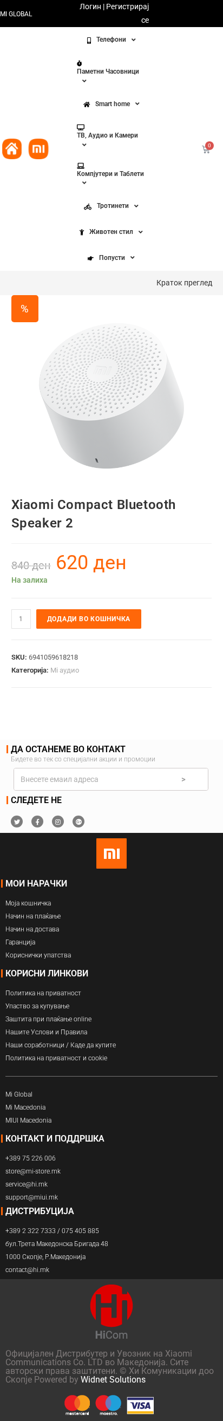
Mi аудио (64, 670)
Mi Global (18, 1094)
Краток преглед (184, 282)
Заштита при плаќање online (48, 1019)
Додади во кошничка (89, 619)
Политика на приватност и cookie (56, 1058)
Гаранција (20, 942)
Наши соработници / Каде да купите (60, 1045)
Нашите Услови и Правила (46, 1032)
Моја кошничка (28, 903)
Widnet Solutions (113, 1379)
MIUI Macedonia (28, 1120)
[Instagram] (58, 821)
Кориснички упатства (38, 955)
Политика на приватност (43, 993)
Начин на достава (32, 929)
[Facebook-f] (37, 821)
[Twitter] (17, 821)
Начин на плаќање (33, 916)
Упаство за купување (37, 1006)
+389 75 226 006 (30, 1158)
